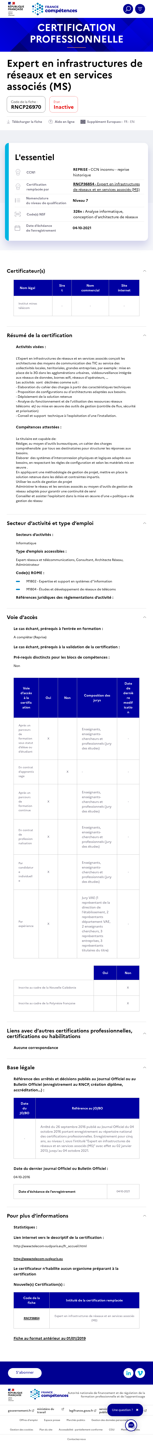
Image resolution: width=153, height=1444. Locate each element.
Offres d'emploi (29, 1420)
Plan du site (45, 1429)
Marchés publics (76, 1420)
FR (126, 121)
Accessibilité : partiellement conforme (81, 1429)
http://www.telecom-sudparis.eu (38, 1258)
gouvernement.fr (19, 1410)
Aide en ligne (65, 121)
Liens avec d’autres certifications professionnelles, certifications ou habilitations (69, 1033)
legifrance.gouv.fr (81, 1410)
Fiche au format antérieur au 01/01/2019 (50, 1338)
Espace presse (52, 1420)
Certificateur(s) (26, 271)
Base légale (21, 1067)
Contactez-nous (76, 1439)
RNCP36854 (31, 1318)
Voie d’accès (22, 617)
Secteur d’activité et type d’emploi (50, 523)
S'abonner (25, 1372)
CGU (112, 1429)
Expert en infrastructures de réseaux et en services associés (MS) (106, 186)
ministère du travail (45, 1411)
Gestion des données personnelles (110, 1420)
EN (132, 121)
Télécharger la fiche (27, 121)
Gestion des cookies (21, 1429)
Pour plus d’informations (37, 1216)
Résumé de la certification (39, 335)
